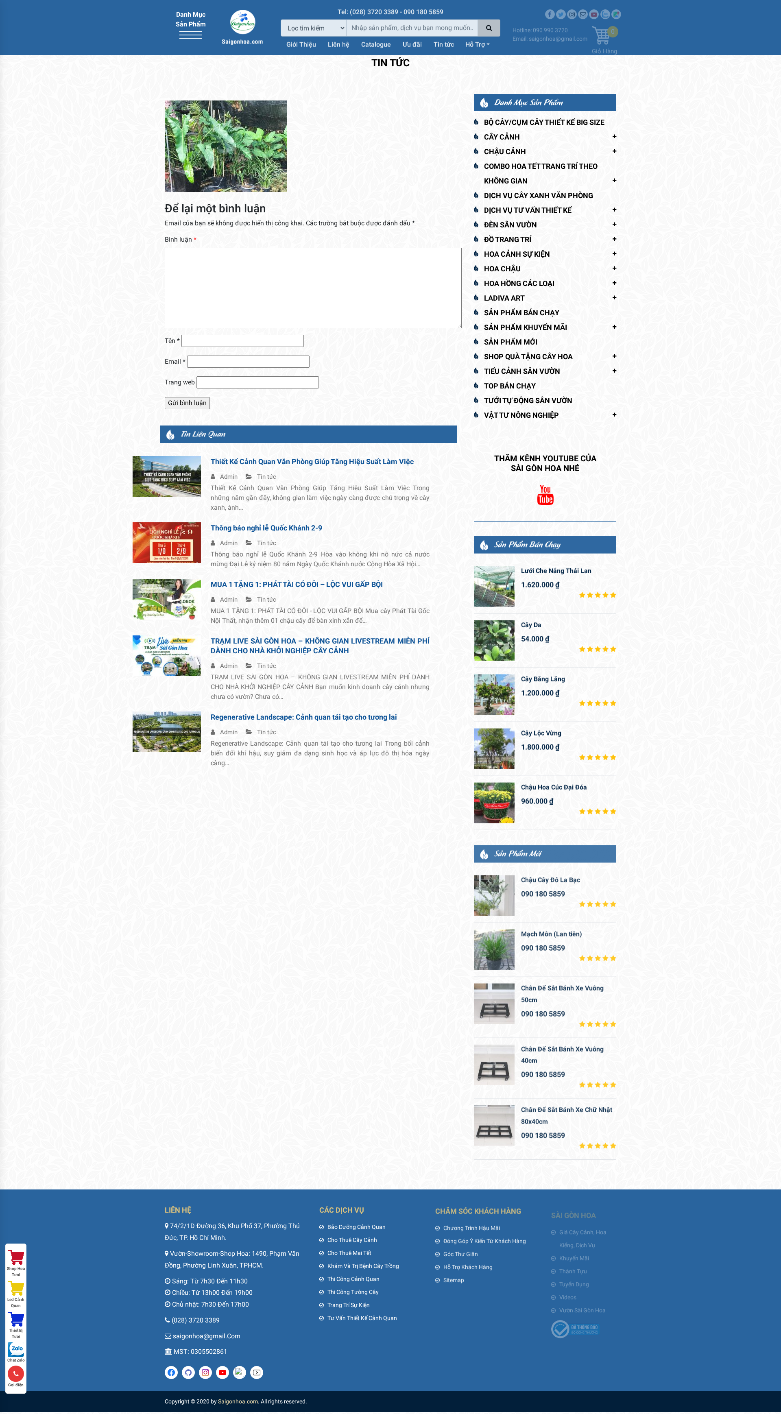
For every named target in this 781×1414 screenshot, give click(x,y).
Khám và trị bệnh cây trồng (363, 1266)
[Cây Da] (494, 640)
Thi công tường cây (353, 1292)
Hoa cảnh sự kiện (517, 254)
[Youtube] (594, 9)
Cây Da (531, 624)
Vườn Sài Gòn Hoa (582, 1305)
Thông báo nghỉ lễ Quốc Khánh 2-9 (298, 528)
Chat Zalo (16, 1360)
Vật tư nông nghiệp (521, 415)
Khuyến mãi (574, 1253)
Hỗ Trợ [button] (475, 43)
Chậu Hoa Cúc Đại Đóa (554, 787)
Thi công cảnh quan (353, 1279)
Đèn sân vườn (510, 224)
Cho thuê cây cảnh (352, 1240)
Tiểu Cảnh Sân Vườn (522, 371)
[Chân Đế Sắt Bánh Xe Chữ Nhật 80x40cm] (494, 1124)
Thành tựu (573, 1266)
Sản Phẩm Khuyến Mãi (525, 327)
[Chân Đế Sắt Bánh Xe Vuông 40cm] (494, 1063)
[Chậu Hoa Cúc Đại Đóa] (494, 802)
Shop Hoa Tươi (16, 1271)
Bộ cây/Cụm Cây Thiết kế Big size (544, 122)
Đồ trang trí (507, 239)
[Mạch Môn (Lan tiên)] (494, 948)
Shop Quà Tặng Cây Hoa (528, 356)
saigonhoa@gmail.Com (206, 1336)
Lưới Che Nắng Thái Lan (556, 570)
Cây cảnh (502, 137)
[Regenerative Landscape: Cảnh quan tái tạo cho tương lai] (199, 731)
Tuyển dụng (574, 1279)
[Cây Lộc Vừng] (494, 748)
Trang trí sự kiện (348, 1305)
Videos (567, 1292)
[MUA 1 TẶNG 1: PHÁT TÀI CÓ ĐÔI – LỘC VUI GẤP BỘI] (199, 598)
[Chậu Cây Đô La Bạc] (494, 894)
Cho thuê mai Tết (349, 1253)
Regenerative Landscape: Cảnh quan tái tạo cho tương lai (336, 717)
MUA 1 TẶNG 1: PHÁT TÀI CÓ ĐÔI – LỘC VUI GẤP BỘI (329, 584)
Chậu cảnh (505, 151)
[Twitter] (561, 9)
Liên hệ (338, 43)
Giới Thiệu (301, 43)
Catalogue (376, 43)
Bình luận (180, 239)
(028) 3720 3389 (196, 1320)
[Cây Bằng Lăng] (494, 694)
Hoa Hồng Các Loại (519, 283)
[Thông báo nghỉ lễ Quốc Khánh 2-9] (199, 542)
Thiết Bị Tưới (16, 1333)
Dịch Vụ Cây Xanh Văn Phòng (538, 195)
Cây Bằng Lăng (543, 679)
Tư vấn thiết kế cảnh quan (362, 1318)
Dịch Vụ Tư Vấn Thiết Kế (528, 210)
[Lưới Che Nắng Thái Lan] (494, 586)
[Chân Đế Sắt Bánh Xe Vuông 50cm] (494, 1002)
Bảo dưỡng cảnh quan (356, 1227)
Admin (260, 476)
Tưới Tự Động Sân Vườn (528, 400)
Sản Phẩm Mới (510, 342)
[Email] (583, 9)
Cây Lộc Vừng (541, 733)
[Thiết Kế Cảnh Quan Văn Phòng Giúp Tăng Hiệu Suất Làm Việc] (199, 476)
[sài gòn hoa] (242, 27)
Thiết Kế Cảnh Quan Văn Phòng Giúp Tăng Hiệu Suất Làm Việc (344, 461)
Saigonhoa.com (238, 1401)
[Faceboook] (550, 9)
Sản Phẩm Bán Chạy (521, 312)
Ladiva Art (504, 298)
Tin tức (444, 43)
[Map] (616, 9)
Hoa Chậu (502, 268)
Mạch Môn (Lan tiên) (551, 933)
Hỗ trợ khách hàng (468, 1266)
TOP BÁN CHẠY (510, 386)
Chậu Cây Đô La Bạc (550, 879)
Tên (172, 341)
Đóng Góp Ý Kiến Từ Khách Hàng (484, 1240)
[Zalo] (605, 9)
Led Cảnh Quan (15, 1302)
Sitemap (453, 1279)
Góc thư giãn (460, 1253)
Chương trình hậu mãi (471, 1227)
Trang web (180, 382)
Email (175, 361)
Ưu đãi (412, 43)
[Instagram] (572, 9)
